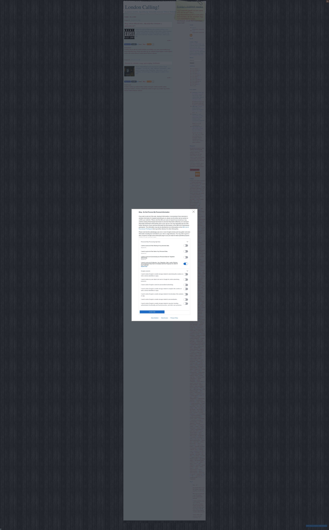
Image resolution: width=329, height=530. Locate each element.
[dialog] (164, 265)
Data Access (164, 318)
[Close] (194, 212)
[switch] (186, 245)
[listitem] (164, 242)
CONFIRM (152, 312)
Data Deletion (155, 318)
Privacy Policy (174, 318)
